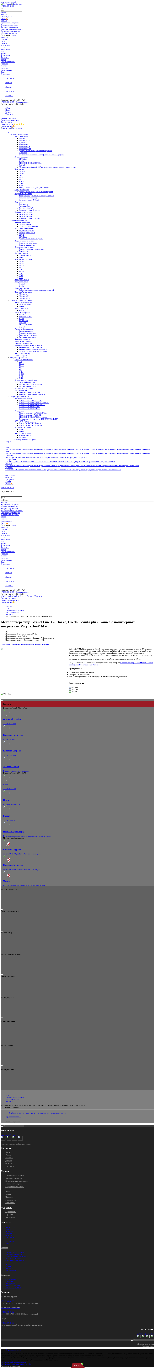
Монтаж (4, 66)
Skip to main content (8, 2)
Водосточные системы (23, 302)
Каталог (4, 21)
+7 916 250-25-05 (7, 6)
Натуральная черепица (23, 194)
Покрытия (23, 153)
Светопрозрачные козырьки (25, 439)
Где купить (9, 480)
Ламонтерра (23, 145)
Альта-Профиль (25, 255)
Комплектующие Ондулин (29, 210)
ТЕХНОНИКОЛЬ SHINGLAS (31, 163)
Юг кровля (6, 1148)
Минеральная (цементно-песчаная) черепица (36, 196)
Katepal (22, 165)
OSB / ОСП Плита (22, 421)
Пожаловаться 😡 (8, 126)
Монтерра (23, 294)
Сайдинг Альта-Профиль (28, 226)
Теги (7, 1243)
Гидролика (23, 437)
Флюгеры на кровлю (23, 341)
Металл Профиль (25, 304)
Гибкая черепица (21, 157)
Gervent (22, 327)
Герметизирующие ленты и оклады (28, 345)
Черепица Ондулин (26, 206)
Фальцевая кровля (22, 190)
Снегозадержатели (26, 331)
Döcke (21, 161)
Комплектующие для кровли (12, 29)
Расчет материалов (8, 62)
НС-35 (21, 179)
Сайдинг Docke (25, 224)
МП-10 (21, 261)
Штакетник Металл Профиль (30, 384)
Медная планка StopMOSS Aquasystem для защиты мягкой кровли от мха (47, 167)
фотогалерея (5, 56)
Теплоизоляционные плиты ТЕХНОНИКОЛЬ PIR (38, 419)
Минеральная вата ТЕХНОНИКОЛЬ (33, 413)
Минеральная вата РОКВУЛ (30, 415)
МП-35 (21, 173)
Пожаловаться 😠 (8, 602)
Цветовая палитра (13, 1117)
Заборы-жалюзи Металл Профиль (32, 394)
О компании (5, 74)
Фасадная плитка (21, 282)
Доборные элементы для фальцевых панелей (36, 290)
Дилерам (8, 1161)
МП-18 (21, 263)
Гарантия (4, 68)
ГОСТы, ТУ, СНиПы (13, 1288)
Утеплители (19, 411)
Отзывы (8, 477)
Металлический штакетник (25, 382)
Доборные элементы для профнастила (34, 188)
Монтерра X (24, 296)
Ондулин (18, 202)
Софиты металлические (28, 243)
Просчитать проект (8, 118)
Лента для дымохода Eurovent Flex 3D (33, 349)
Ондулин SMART (26, 208)
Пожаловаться (6, 1366)
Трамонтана (23, 142)
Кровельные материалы (10, 23)
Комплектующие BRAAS (29, 200)
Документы (6, 1207)
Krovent (22, 315)
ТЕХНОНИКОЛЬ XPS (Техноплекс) (33, 417)
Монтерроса (23, 138)
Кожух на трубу (21, 356)
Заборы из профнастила (24, 360)
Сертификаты (10, 1212)
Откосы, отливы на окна (24, 247)
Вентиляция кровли (22, 312)
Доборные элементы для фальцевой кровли (36, 192)
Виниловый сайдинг (23, 222)
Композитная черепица (23, 212)
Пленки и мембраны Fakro (29, 407)
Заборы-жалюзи (21, 390)
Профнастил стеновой (23, 259)
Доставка (4, 64)
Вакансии (9, 1158)
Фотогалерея (10, 1203)
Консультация (6, 70)
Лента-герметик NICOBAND (30, 347)
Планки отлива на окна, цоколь (31, 249)
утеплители (5, 45)
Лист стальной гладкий (24, 353)
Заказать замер (6, 122)
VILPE (21, 319)
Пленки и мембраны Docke (29, 409)
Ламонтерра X (24, 147)
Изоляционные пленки (23, 399)
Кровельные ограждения (28, 335)
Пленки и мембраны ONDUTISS (32, 405)
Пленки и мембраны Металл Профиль (34, 403)
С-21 (21, 175)
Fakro (21, 429)
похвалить (17, 1366)
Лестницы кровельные (28, 337)
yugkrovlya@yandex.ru (9, 1135)
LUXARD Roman (26, 214)
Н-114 (21, 181)
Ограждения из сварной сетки (26, 380)
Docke (21, 257)
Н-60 (21, 177)
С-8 (20, 269)
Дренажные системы (23, 433)
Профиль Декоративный (24, 292)
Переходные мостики (27, 333)
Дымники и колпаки (22, 339)
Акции (3, 12)
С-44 (21, 183)
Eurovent (22, 323)
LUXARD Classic (25, 216)
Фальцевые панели (22, 288)
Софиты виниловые (27, 245)
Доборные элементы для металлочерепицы (35, 151)
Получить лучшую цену (10, 120)
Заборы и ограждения (9, 27)
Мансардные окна (21, 308)
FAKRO (22, 310)
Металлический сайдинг (24, 229)
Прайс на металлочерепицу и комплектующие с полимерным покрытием (25, 644)
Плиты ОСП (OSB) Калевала (30, 425)
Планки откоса (25, 251)
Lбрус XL (23, 237)
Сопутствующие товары (10, 31)
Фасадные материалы (9, 25)
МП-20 (21, 265)
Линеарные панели (22, 280)
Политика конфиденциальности (13, 1362)
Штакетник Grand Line (28, 386)
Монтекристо (24, 140)
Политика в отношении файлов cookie (16, 1364)
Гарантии (9, 1215)
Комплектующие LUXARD (29, 218)
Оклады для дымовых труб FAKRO (33, 351)
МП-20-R (22, 171)
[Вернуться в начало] (11, 4)
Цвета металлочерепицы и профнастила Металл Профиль (41, 155)
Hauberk (22, 284)
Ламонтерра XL (25, 149)
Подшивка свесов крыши (24, 241)
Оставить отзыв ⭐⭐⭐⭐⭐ (13, 124)
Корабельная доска (26, 231)
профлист (4, 39)
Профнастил (19, 169)
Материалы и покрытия (10, 33)
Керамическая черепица (28, 198)
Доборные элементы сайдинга (31, 239)
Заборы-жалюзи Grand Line (29, 392)
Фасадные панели (21, 253)
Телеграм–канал (24, 1144)
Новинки (4, 14)
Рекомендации (6, 17)
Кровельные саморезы (23, 343)
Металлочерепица (21, 136)
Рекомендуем (10, 1200)
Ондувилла (23, 204)
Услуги (3, 60)
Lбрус (21, 235)
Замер (3, 72)
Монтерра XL (24, 298)
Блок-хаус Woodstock (27, 233)
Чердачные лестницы (23, 427)
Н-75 (21, 186)
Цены (7, 1191)
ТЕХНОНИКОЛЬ (26, 325)
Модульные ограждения (24, 388)
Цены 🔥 (4, 19)
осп (2, 51)
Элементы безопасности (24, 329)
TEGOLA (23, 159)
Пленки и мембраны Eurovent (30, 401)
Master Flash (23, 321)
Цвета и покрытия (12, 1286)
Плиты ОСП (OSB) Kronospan (30, 423)
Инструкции (10, 1217)
